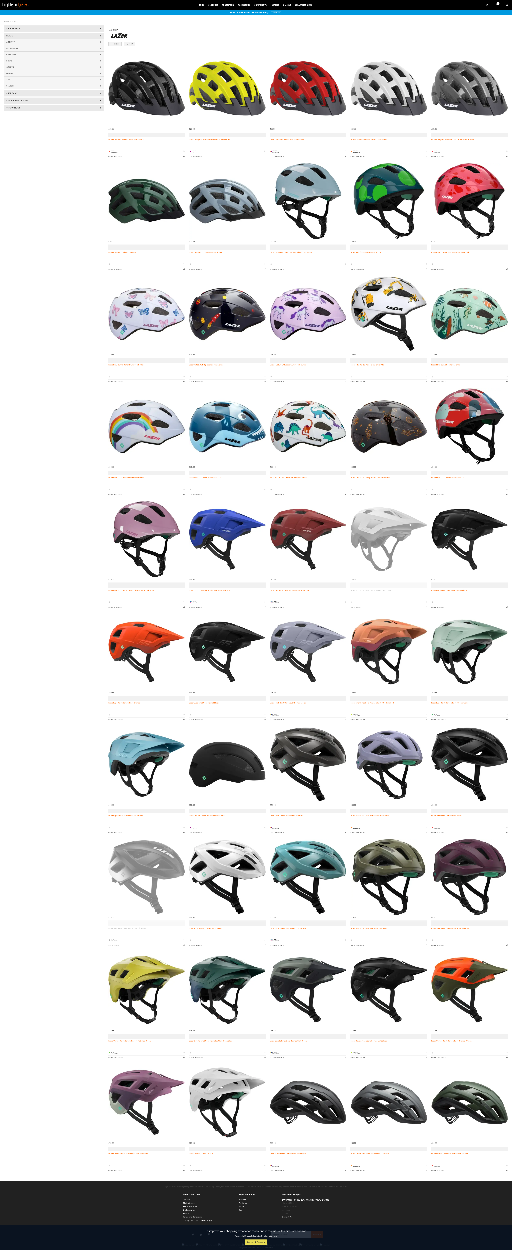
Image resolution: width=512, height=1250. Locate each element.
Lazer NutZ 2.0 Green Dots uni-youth (366, 252)
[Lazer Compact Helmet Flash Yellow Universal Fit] (227, 88)
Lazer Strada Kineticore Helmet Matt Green (449, 1154)
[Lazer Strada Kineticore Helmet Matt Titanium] (389, 1102)
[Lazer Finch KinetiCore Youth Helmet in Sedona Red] (389, 652)
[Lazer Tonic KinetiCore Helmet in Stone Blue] (308, 877)
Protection (228, 5)
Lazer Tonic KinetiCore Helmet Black (446, 816)
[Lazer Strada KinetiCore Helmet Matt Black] (308, 1102)
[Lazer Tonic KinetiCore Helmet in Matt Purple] (469, 877)
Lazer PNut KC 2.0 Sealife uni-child (445, 365)
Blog (240, 1210)
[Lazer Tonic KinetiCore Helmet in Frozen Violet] (389, 764)
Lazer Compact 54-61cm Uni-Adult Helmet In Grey (452, 140)
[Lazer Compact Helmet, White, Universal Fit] (389, 88)
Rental (241, 1206)
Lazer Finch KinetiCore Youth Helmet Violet (288, 703)
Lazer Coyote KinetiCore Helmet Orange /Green (451, 1041)
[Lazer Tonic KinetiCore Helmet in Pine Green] (389, 877)
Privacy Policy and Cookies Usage (197, 1220)
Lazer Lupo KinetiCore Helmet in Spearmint (449, 703)
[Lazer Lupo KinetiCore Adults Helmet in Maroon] (308, 539)
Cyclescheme (189, 1210)
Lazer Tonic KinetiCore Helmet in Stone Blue (288, 928)
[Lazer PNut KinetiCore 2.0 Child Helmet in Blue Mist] (308, 201)
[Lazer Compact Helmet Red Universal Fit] (308, 88)
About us (242, 1200)
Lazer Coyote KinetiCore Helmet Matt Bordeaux (128, 1154)
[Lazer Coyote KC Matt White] (227, 1102)
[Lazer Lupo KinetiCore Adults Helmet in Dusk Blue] (227, 539)
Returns (186, 1213)
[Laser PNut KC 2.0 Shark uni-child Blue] (227, 426)
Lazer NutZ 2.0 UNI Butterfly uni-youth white (126, 365)
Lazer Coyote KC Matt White (201, 1154)
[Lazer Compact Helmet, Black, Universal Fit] (146, 88)
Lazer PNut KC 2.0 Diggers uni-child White (368, 365)
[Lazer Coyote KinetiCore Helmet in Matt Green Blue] (227, 990)
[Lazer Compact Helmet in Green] (146, 201)
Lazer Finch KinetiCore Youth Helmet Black (449, 590)
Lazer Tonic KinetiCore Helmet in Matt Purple (450, 928)
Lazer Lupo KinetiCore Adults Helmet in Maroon (289, 590)
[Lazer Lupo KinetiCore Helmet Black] (227, 652)
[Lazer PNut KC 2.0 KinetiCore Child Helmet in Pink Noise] (146, 539)
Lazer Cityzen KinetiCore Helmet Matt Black (207, 816)
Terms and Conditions (192, 1217)
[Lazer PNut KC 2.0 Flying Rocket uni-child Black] (389, 426)
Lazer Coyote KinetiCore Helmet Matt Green (288, 1041)
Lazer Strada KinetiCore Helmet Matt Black (288, 1154)
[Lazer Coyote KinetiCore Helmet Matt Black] (389, 990)
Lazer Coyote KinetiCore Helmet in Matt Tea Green (129, 1041)
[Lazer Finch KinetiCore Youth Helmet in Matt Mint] (389, 539)
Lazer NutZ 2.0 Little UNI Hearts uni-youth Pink (450, 252)
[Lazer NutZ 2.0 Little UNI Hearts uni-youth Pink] (469, 201)
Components (260, 5)
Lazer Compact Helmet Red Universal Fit (287, 140)
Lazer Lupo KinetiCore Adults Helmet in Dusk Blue (209, 590)
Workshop (243, 1203)
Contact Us (287, 1217)
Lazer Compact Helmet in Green (122, 252)
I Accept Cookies (256, 1242)
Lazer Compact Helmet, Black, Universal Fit (126, 140)
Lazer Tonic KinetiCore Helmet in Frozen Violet (370, 816)
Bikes (201, 5)
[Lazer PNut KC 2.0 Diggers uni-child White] (389, 314)
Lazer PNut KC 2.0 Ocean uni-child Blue (447, 478)
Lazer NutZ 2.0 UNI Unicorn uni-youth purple (288, 365)
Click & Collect (189, 1203)
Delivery (186, 1200)
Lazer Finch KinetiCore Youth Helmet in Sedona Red (372, 703)
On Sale (287, 5)
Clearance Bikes (303, 5)
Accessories (244, 5)
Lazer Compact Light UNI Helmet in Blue (205, 252)
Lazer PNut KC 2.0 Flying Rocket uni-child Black (370, 478)
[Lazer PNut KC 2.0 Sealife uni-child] (469, 314)
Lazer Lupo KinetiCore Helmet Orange (124, 703)
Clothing (213, 5)
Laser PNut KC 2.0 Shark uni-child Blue (205, 478)
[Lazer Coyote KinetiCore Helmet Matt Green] (308, 990)
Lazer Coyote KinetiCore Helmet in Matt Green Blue (210, 1041)
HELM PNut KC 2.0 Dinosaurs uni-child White (288, 478)
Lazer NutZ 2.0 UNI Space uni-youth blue (206, 365)
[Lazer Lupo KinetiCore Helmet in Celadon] (146, 764)
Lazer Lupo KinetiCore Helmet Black (204, 703)
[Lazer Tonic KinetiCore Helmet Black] (469, 764)
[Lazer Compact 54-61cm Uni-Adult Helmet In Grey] (469, 88)
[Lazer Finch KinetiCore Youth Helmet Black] (469, 539)
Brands (275, 5)
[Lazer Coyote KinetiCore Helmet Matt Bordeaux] (146, 1102)
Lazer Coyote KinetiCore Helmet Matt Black (369, 1041)
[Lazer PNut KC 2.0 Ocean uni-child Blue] (469, 426)
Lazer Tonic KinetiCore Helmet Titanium (286, 816)
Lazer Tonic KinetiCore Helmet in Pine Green (369, 928)
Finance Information (191, 1206)
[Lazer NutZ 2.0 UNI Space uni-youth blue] (227, 314)
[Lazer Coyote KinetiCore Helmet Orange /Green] (469, 990)
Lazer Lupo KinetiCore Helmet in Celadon (125, 816)
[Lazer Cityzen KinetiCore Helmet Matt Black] (227, 764)
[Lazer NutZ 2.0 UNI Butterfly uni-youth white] (146, 314)
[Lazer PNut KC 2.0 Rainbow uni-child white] (146, 426)
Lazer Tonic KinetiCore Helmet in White (205, 928)
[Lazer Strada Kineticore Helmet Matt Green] (469, 1102)
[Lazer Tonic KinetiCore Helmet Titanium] (308, 764)
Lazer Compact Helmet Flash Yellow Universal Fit (209, 140)
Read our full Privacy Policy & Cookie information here (256, 1236)
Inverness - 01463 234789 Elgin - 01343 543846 (305, 1199)
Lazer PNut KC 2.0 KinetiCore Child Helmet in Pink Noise (131, 590)
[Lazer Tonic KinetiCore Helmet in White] (227, 877)
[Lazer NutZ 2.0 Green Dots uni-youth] (389, 201)
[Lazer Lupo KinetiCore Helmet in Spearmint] (469, 652)
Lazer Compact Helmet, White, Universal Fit (369, 140)
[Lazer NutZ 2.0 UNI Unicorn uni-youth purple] (308, 314)
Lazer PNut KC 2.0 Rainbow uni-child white (126, 478)
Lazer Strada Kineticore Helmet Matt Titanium (370, 1154)
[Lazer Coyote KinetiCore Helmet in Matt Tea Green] (146, 990)
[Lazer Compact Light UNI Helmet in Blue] (227, 201)
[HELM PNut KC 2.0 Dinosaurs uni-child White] (308, 426)
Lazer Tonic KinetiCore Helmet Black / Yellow (127, 928)
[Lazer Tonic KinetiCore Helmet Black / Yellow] (146, 877)
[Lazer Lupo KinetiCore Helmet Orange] (146, 652)
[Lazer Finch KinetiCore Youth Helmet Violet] (308, 652)
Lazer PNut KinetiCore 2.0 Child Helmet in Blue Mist (291, 252)
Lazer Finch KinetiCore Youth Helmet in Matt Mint (371, 590)
